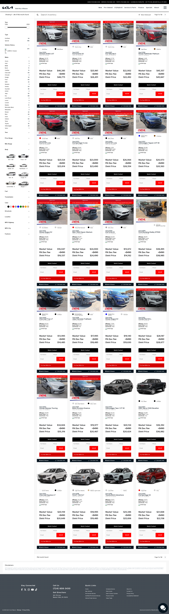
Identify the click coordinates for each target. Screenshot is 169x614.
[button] (66, 34)
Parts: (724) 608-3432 (122, 2)
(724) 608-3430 (61, 589)
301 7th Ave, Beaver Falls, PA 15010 (156, 2)
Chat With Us (46, 100)
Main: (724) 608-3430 (94, 2)
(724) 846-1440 (61, 106)
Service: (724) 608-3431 (108, 2)
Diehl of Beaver (44, 106)
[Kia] (7, 7)
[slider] (6, 27)
